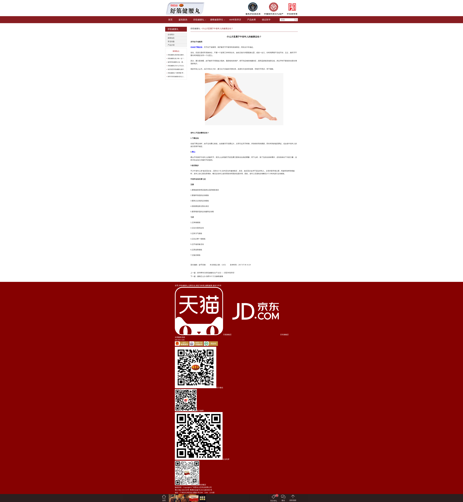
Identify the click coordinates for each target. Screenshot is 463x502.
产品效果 (251, 19)
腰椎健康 (208, 285)
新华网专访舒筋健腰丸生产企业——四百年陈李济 (215, 273)
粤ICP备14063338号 (182, 490)
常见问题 (171, 41)
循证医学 (266, 19)
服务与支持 (217, 285)
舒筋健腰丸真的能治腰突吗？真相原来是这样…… (184, 55)
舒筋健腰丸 (198, 19)
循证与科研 (200, 285)
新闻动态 (171, 38)
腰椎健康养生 (216, 19)
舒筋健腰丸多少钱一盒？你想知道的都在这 (181, 58)
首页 (170, 19)
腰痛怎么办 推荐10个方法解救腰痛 (210, 276)
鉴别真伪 (183, 19)
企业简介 (171, 34)
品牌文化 (191, 285)
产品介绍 (171, 45)
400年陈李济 (235, 19)
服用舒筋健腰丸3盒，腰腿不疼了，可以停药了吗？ (184, 62)
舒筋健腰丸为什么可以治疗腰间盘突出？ (181, 66)
